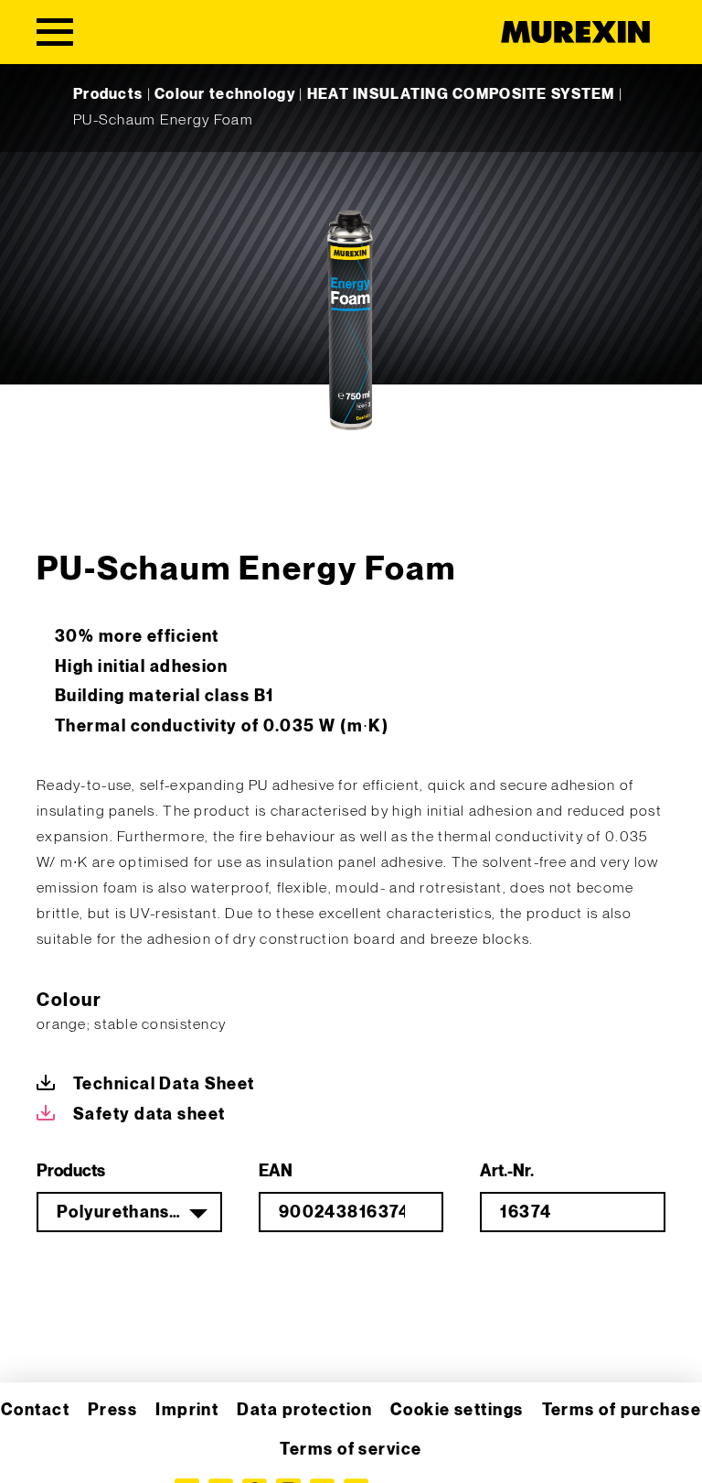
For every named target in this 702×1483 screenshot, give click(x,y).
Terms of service (350, 1449)
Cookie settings (457, 1410)
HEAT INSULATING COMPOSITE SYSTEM (461, 95)
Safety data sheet (149, 1114)
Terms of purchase (621, 1410)
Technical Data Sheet (164, 1084)
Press (112, 1410)
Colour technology (224, 95)
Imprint (186, 1410)
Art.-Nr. (507, 1171)
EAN (275, 1171)
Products (108, 95)
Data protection (304, 1410)
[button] (40, 1442)
